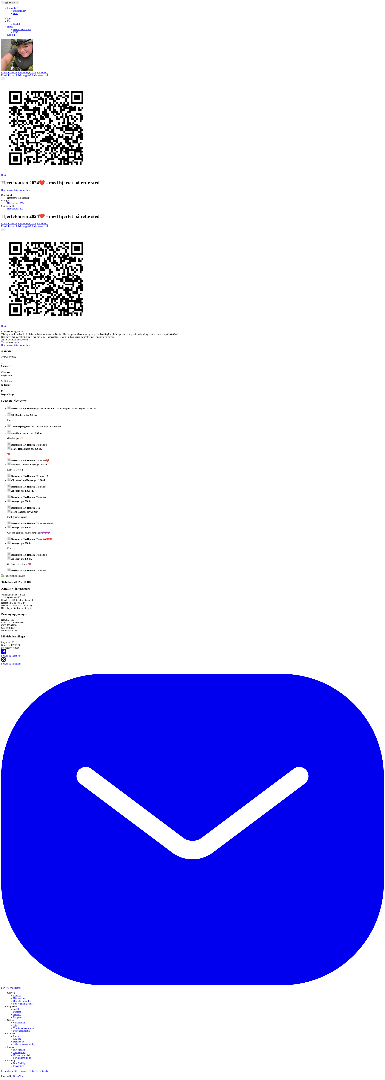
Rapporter (18, 1017)
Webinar (17, 1014)
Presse (16, 1036)
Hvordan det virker (22, 29)
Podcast (17, 1012)
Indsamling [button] (12, 8)
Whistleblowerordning (23, 1028)
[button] (9, 21)
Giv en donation (22, 190)
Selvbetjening (19, 1052)
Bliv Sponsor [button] (7, 190)
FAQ (15, 32)
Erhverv (17, 995)
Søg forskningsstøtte (22, 1003)
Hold (15, 13)
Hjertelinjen (18, 1041)
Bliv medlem (19, 1049)
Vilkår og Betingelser (39, 1071)
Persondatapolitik (21, 1030)
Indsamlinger (19, 10)
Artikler (17, 1009)
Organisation (19, 1022)
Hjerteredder (19, 998)
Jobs (15, 1025)
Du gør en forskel (21, 1055)
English (16, 24)
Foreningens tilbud (22, 1058)
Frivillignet (18, 1066)
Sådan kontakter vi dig (24, 1044)
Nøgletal (17, 1039)
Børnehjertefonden (22, 1001)
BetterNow (18, 1076)
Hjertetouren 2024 (16, 203)
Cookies (23, 1071)
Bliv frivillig (19, 1063)
